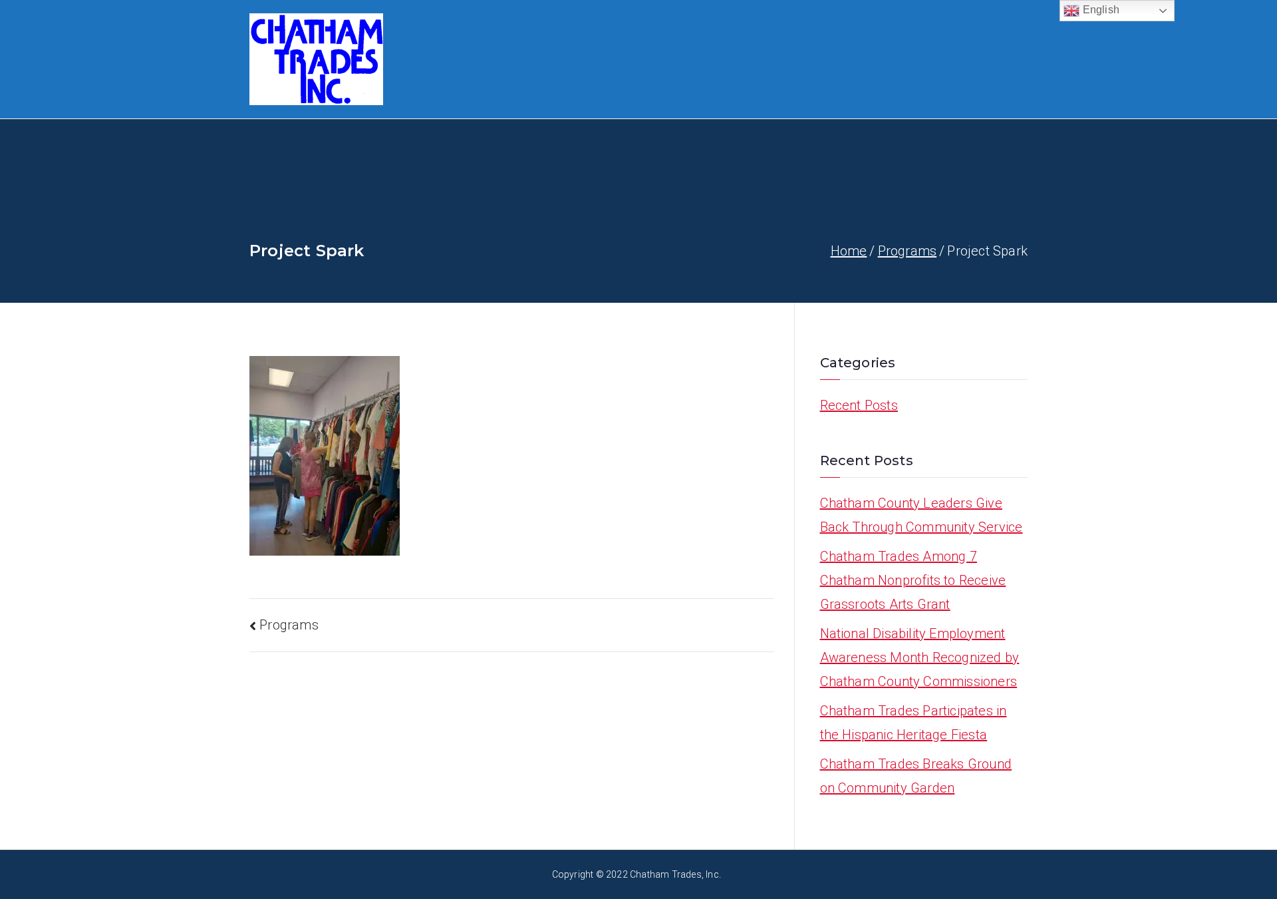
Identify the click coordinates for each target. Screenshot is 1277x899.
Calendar (560, 79)
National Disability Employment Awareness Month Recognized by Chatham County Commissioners (920, 657)
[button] (538, 39)
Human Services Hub (809, 39)
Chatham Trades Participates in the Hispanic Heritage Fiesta (913, 723)
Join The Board (934, 39)
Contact (684, 79)
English (1099, 9)
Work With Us (690, 39)
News (742, 79)
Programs (591, 39)
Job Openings (464, 79)
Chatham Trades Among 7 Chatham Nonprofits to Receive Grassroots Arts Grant (913, 580)
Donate (624, 79)
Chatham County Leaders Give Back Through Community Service (921, 515)
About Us (505, 39)
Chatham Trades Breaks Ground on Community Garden (916, 776)
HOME (442, 39)
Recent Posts (859, 405)
